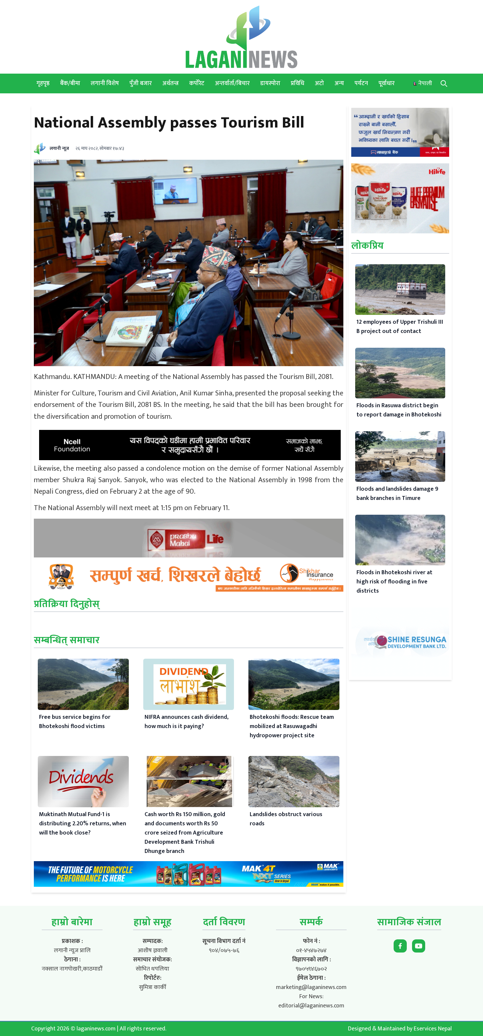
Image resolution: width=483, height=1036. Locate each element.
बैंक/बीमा (70, 83)
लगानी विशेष (105, 83)
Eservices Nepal (433, 1029)
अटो (319, 83)
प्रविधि (297, 83)
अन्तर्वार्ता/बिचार (232, 83)
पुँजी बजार (140, 83)
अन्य (339, 83)
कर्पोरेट (196, 83)
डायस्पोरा (270, 83)
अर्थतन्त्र (170, 83)
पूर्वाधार (387, 83)
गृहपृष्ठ (43, 83)
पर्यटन (361, 83)
